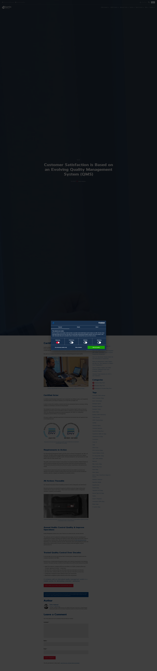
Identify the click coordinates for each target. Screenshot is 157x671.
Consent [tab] (60, 327)
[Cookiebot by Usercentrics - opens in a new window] (99, 323)
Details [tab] (78, 327)
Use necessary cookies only (61, 347)
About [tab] (97, 327)
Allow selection (78, 347)
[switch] (71, 343)
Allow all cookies (96, 347)
